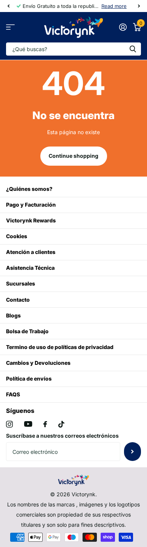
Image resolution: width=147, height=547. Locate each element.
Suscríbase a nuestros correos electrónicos (62, 435)
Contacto (18, 299)
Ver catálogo (10, 27)
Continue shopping (73, 156)
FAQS (13, 394)
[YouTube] (28, 424)
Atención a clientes (30, 252)
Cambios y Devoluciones (38, 363)
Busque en (132, 49)
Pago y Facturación (31, 204)
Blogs (13, 315)
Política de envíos (29, 378)
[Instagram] (9, 424)
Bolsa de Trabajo (27, 331)
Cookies (16, 236)
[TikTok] (61, 424)
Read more (114, 6)
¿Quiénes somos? (29, 189)
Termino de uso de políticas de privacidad (59, 347)
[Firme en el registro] (123, 27)
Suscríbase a (132, 451)
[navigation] (8, 6)
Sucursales (20, 283)
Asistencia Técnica (30, 267)
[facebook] (45, 424)
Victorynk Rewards (31, 220)
